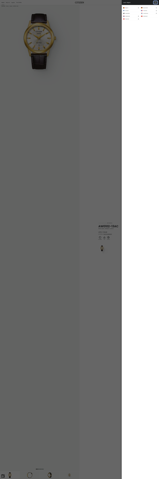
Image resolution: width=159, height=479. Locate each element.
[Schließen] (155, 2)
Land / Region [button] (126, 2)
